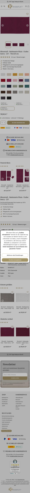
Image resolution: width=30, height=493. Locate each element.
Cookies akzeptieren (15, 260)
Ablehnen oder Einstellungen (15, 255)
